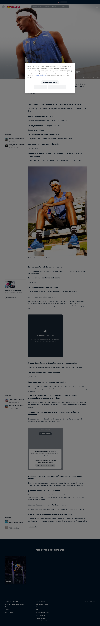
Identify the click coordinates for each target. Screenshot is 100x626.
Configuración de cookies (50, 82)
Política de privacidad (40, 75)
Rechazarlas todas (41, 87)
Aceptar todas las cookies (57, 87)
